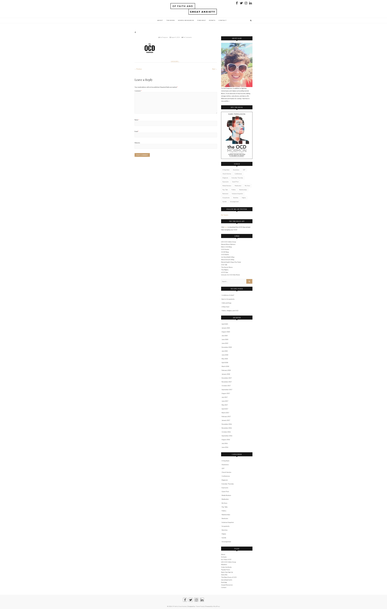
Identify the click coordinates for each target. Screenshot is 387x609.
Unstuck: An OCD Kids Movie (230, 275)
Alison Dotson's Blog (227, 259)
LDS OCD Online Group (228, 242)
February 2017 (226, 416)
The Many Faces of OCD (229, 577)
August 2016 (226, 439)
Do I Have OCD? (226, 559)
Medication (238, 185)
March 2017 (225, 412)
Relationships (243, 189)
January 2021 (226, 328)
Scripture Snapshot (237, 193)
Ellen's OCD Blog (226, 247)
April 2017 (225, 409)
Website (137, 143)
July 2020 (225, 335)
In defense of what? (228, 295)
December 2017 (227, 378)
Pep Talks (225, 189)
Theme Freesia (200, 606)
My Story (247, 185)
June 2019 (225, 343)
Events (212, 20)
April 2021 (225, 324)
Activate (224, 557)
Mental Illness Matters (228, 244)
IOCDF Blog (225, 252)
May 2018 (225, 359)
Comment (138, 91)
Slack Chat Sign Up (227, 572)
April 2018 (225, 362)
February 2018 (226, 370)
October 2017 (226, 385)
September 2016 (227, 436)
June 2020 (225, 339)
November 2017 (227, 382)
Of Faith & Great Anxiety (148, 19)
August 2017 (226, 393)
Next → (214, 69)
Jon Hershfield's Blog (227, 257)
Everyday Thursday (237, 178)
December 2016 (227, 424)
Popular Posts (225, 569)
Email (137, 131)
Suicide (224, 201)
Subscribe (224, 575)
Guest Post (235, 182)
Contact (223, 20)
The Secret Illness (227, 267)
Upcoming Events (226, 580)
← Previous (138, 69)
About (160, 20)
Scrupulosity (226, 197)
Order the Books (226, 567)
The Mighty (224, 270)
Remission (225, 193)
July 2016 (225, 443)
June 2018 (225, 355)
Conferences (238, 174)
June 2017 (225, 401)
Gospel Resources (186, 20)
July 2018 (225, 351)
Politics (233, 189)
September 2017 (227, 389)
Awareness (236, 170)
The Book (170, 20)
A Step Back (225, 170)
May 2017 (225, 405)
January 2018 (226, 374)
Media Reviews (226, 185)
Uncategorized (234, 201)
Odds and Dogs (226, 303)
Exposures (225, 182)
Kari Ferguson (163, 37)
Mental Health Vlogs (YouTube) (231, 262)
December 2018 (227, 347)
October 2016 (226, 432)
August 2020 (226, 332)
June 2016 (225, 447)
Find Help (201, 20)
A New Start (225, 307)
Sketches (235, 197)
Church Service (226, 174)
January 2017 (226, 420)
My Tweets (224, 215)
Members (224, 564)
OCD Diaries (225, 254)
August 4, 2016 (175, 37)
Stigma (244, 197)
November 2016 (227, 428)
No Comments (187, 37)
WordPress (216, 606)
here (225, 227)
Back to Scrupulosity (228, 299)
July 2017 (225, 397)
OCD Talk (224, 265)
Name (137, 120)
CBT (244, 170)
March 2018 (225, 366)
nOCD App (224, 272)
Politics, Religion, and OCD (230, 310)
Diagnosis (225, 178)
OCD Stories (225, 249)
